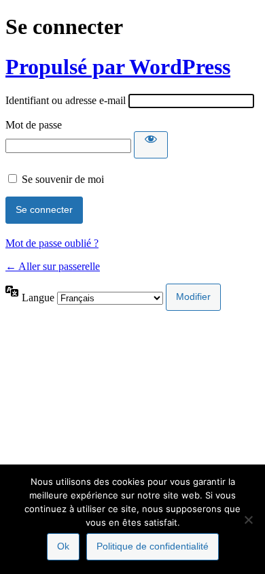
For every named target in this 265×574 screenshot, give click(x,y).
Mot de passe (33, 125)
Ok (63, 546)
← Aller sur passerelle (52, 266)
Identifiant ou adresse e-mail (65, 100)
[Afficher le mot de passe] (151, 144)
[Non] (248, 519)
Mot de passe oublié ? (52, 243)
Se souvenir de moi (63, 179)
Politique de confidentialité (152, 546)
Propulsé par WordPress (117, 66)
